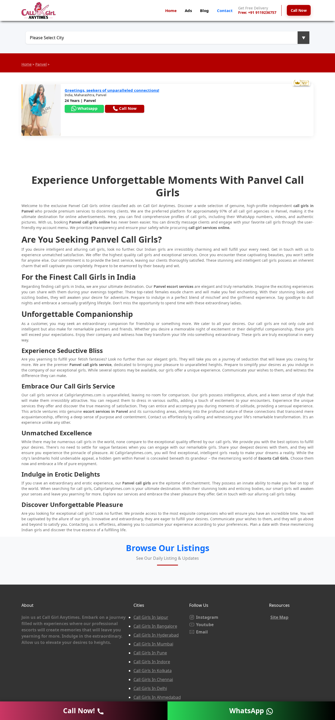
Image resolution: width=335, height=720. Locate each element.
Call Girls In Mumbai (153, 644)
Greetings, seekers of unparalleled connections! (112, 90)
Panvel (41, 64)
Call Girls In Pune (150, 653)
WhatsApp (247, 710)
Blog (204, 10)
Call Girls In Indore (151, 662)
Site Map (279, 617)
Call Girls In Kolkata (152, 670)
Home (171, 10)
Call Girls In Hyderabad (156, 635)
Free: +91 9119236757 (257, 12)
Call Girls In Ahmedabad (157, 697)
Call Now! (80, 710)
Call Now (299, 10)
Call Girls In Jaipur (150, 617)
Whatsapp (87, 108)
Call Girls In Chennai (153, 679)
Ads (188, 10)
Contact (225, 10)
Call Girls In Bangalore (155, 626)
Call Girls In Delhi (150, 688)
